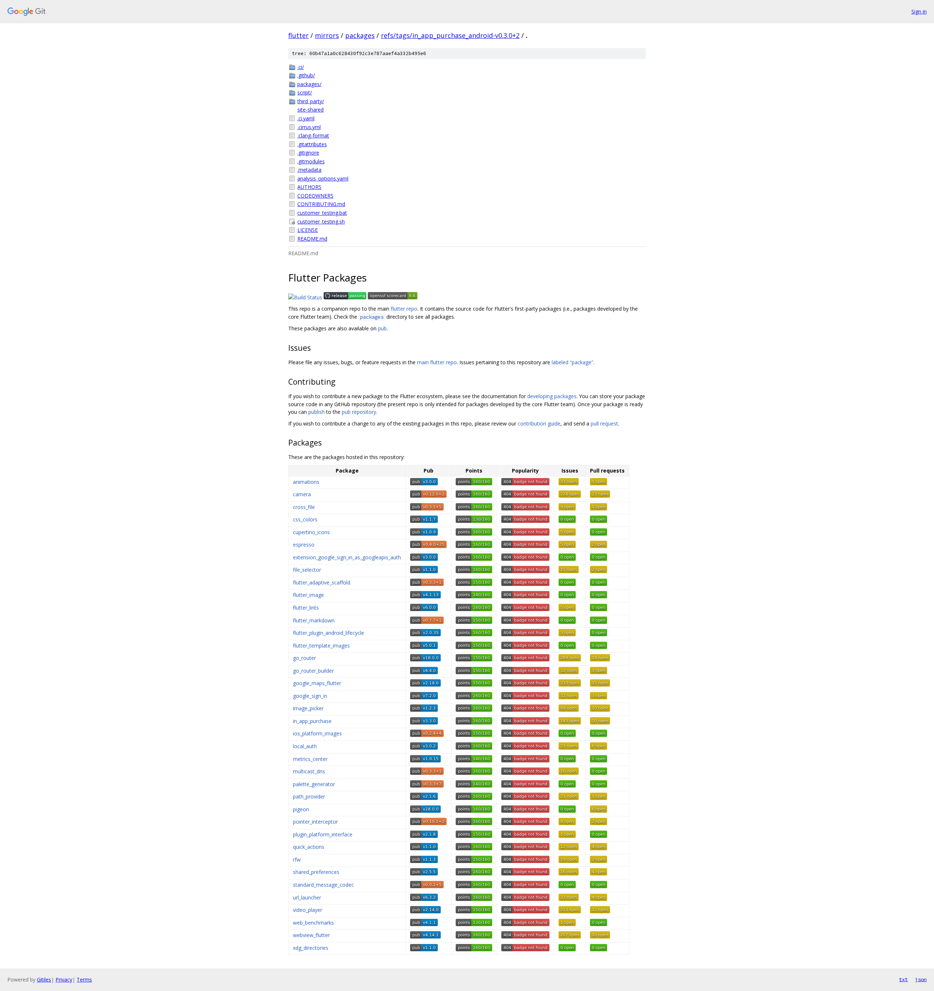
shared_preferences (316, 871)
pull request (604, 423)
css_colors (305, 519)
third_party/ (310, 101)
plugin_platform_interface (322, 834)
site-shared (310, 109)
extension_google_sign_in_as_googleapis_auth (347, 557)
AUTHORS (309, 186)
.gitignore (308, 152)
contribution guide (539, 423)
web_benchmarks (313, 922)
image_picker (308, 708)
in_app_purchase (312, 721)
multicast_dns (309, 771)
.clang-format (313, 135)
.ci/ (300, 66)
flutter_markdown (314, 620)
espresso (303, 544)
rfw (297, 859)
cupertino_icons (311, 532)
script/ (304, 92)
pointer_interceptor (315, 821)
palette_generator (314, 784)
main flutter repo (437, 362)
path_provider (309, 796)
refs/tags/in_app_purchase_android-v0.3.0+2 (450, 35)
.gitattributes (312, 144)
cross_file (304, 507)
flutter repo (404, 308)
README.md (312, 238)
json (921, 979)
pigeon (301, 809)
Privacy (63, 979)
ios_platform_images (317, 733)
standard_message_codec (323, 884)
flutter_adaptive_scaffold (321, 582)
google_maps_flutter (317, 683)
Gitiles (44, 979)
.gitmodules (311, 161)
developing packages (551, 396)
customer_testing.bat (322, 212)
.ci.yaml (305, 118)
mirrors (327, 35)
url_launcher (307, 897)
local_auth (305, 746)
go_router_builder (313, 670)
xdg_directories (310, 947)
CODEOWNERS (315, 195)
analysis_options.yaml (322, 178)
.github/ (306, 75)
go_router (304, 657)
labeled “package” (572, 362)
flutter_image (308, 594)
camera (302, 494)
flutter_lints (306, 607)
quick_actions (308, 846)
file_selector (307, 569)
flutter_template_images (321, 645)
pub (382, 328)
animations (306, 481)
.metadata (309, 169)
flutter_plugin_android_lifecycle (328, 632)
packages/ (309, 84)
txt (903, 979)
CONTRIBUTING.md (321, 204)
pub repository (359, 411)
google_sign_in (310, 695)
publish (316, 411)
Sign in (919, 11)
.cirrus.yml (309, 127)
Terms (84, 979)
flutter (298, 35)
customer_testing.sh (321, 221)
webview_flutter (311, 935)
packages (360, 35)
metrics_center (310, 758)
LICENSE (307, 229)
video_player (307, 909)
